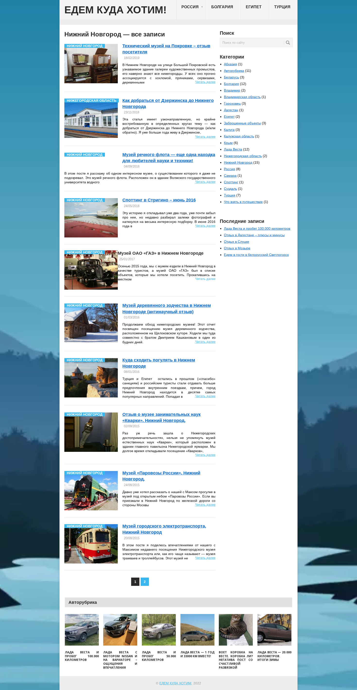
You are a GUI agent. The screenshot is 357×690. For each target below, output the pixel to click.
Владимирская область (242, 97)
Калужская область (239, 136)
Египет (254, 7)
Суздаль (230, 189)
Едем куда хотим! (115, 10)
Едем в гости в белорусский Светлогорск (256, 255)
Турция (282, 7)
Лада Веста (233, 149)
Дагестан (231, 110)
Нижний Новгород (238, 162)
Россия (192, 7)
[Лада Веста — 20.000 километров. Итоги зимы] (274, 630)
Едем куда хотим (175, 683)
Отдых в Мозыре (237, 248)
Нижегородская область (243, 156)
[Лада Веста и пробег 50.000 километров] (159, 630)
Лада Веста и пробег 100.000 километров (257, 228)
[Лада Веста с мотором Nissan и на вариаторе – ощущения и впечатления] (120, 630)
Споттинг (231, 182)
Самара (230, 175)
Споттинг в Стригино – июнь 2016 (159, 200)
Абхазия (230, 64)
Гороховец (232, 103)
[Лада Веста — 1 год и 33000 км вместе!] (197, 630)
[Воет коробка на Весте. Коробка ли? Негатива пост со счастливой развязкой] (236, 630)
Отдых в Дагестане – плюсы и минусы (254, 235)
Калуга (229, 130)
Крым (228, 143)
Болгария (222, 7)
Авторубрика (234, 71)
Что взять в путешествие (243, 202)
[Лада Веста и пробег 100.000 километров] (82, 630)
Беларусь (231, 77)
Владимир (232, 90)
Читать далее (205, 82)
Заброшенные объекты (242, 123)
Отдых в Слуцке (236, 242)
